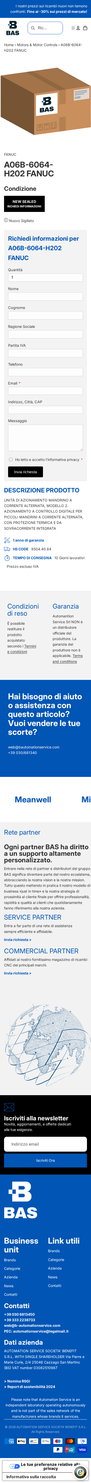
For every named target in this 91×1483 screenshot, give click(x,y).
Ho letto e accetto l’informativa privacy (49, 459)
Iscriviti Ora (45, 1160)
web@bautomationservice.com (33, 747)
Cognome (16, 307)
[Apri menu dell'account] (78, 28)
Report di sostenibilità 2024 (31, 1386)
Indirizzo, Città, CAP (25, 402)
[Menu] (73, 28)
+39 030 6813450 (19, 1314)
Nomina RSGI (18, 1381)
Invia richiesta (25, 472)
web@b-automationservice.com (32, 1325)
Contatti (10, 1294)
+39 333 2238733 (19, 1320)
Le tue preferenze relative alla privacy (50, 1466)
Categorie (12, 1268)
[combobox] (38, 28)
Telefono (15, 364)
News (8, 1286)
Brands (10, 1260)
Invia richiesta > (18, 939)
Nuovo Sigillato (21, 220)
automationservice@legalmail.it (41, 1331)
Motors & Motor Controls (37, 45)
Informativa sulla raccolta (31, 1476)
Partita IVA (17, 345)
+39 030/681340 (22, 752)
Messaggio (17, 421)
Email (14, 383)
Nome (13, 289)
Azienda (11, 1277)
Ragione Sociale (21, 326)
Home (9, 45)
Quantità (15, 270)
